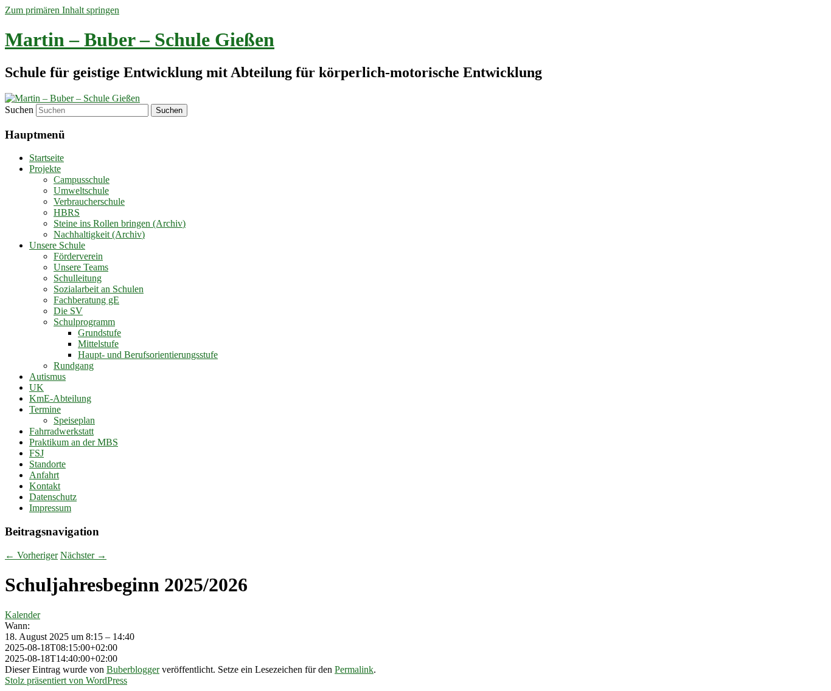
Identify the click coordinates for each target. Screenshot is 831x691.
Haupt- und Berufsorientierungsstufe (148, 354)
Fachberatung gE (86, 300)
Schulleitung (78, 278)
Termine (45, 409)
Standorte (47, 464)
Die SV (68, 311)
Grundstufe (99, 333)
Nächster (83, 555)
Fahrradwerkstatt (61, 431)
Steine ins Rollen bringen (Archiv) (120, 223)
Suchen (19, 110)
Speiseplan (74, 420)
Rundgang (74, 365)
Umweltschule (81, 190)
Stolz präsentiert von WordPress (66, 680)
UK (36, 387)
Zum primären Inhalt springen (62, 10)
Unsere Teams (81, 267)
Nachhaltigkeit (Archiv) (99, 234)
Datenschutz (53, 497)
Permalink (354, 669)
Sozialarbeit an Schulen (99, 289)
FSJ (36, 453)
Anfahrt (44, 475)
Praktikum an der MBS (73, 442)
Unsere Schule (57, 245)
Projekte (45, 168)
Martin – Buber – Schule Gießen (139, 39)
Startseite (46, 158)
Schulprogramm (84, 322)
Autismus (47, 376)
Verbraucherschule (89, 201)
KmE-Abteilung (60, 398)
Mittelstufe (98, 344)
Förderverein (78, 256)
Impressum (50, 508)
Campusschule (82, 179)
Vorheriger (31, 555)
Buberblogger (132, 669)
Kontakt (44, 486)
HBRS (67, 212)
